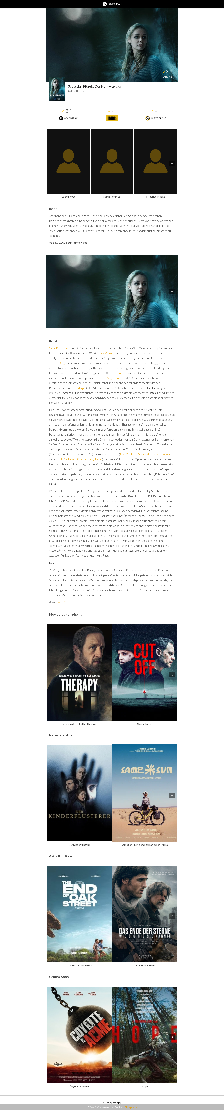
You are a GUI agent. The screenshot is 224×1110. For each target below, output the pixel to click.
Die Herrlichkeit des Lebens (154, 454)
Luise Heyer (68, 459)
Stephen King (57, 363)
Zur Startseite (112, 1103)
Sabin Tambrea (128, 454)
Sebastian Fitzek (58, 348)
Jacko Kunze (64, 601)
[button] (172, 163)
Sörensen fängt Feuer (89, 459)
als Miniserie (108, 353)
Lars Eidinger (78, 388)
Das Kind (117, 373)
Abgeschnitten (115, 378)
